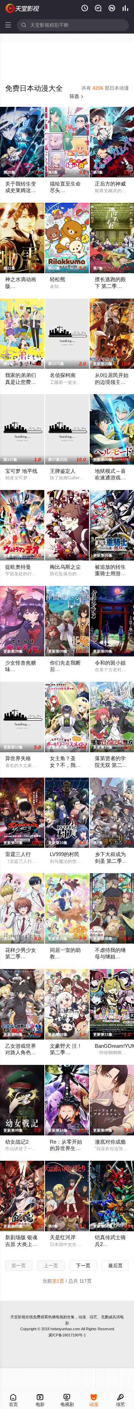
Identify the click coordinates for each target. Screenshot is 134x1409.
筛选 (76, 96)
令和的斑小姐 (110, 663)
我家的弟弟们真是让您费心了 (20, 382)
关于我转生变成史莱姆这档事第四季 (20, 190)
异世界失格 (18, 758)
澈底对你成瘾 (110, 1142)
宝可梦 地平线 (21, 471)
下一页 (83, 1265)
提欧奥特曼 (18, 567)
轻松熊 (57, 279)
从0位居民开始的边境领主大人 (112, 382)
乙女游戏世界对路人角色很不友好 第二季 (21, 1052)
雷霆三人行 (18, 854)
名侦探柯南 (63, 375)
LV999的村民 (64, 854)
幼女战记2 (17, 1142)
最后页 (115, 1265)
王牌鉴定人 (63, 471)
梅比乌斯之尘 (65, 567)
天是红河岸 (63, 1237)
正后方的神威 (110, 184)
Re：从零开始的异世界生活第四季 (66, 1148)
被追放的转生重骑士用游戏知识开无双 (110, 573)
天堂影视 (17, 1317)
